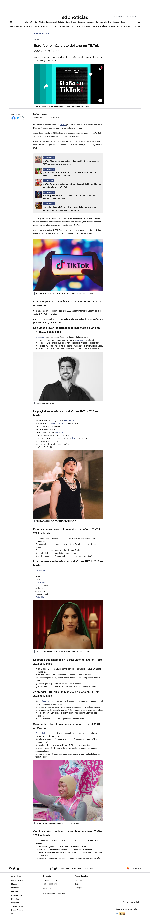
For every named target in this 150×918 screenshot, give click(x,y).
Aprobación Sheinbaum (21, 26)
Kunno (38, 573)
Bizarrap (74, 438)
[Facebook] (13, 118)
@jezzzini (39, 337)
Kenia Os (59, 432)
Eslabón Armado (58, 423)
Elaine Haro (40, 597)
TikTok (36, 39)
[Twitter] (18, 118)
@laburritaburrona (43, 733)
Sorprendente (101, 22)
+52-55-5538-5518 (50, 880)
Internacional (51, 22)
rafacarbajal (45, 701)
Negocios (90, 22)
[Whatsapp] (22, 118)
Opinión (61, 22)
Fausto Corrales (42, 26)
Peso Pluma (69, 420)
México (42, 22)
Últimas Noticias (31, 22)
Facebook (79, 880)
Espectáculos (113, 22)
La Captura (97, 26)
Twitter (77, 884)
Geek (123, 22)
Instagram (78, 888)
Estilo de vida (71, 22)
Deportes (81, 22)
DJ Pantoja (40, 582)
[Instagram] (18, 868)
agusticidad (79, 340)
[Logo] (75, 17)
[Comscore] (134, 868)
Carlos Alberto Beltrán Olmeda (120, 26)
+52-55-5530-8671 (50, 884)
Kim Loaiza (40, 570)
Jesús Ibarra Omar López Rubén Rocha (71, 26)
